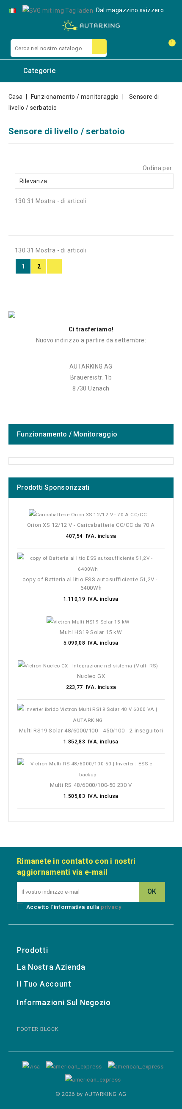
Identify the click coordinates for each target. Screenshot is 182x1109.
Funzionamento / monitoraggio (67, 434)
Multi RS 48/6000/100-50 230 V (91, 785)
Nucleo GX (91, 676)
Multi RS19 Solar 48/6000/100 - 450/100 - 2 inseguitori (91, 730)
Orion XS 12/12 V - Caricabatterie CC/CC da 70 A (91, 525)
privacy (111, 907)
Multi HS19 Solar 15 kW (91, 632)
